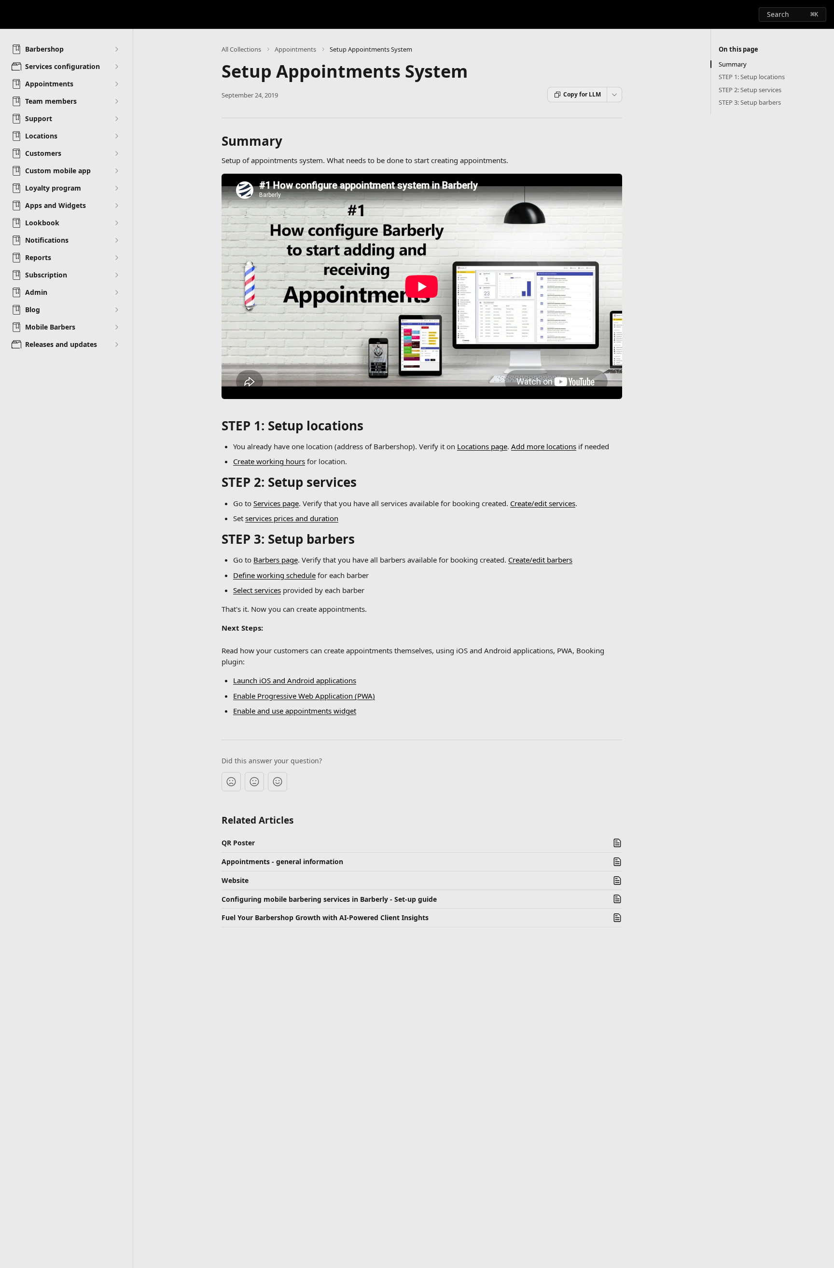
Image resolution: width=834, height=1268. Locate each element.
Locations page (482, 446)
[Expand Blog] (116, 310)
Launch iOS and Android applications (294, 680)
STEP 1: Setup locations (752, 76)
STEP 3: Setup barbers (750, 102)
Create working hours (269, 461)
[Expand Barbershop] (116, 49)
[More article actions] (614, 94)
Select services (257, 590)
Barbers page (275, 560)
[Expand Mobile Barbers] (116, 327)
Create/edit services (542, 503)
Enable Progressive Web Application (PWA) (304, 696)
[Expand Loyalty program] (116, 188)
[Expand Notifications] (116, 240)
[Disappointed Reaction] (231, 781)
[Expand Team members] (116, 101)
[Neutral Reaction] (254, 781)
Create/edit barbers (540, 560)
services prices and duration (291, 518)
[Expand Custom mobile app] (116, 171)
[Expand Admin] (116, 292)
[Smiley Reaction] (277, 781)
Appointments (295, 49)
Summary (733, 64)
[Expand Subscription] (116, 275)
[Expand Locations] (116, 136)
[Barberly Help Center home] (10, 14)
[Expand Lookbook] (116, 223)
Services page (276, 503)
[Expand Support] (116, 118)
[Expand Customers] (116, 153)
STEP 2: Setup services (750, 89)
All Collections (241, 49)
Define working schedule (274, 575)
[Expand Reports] (116, 257)
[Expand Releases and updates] (116, 344)
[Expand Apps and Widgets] (116, 205)
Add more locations (543, 446)
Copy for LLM (582, 94)
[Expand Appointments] (116, 84)
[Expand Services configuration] (116, 66)
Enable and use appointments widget (294, 711)
